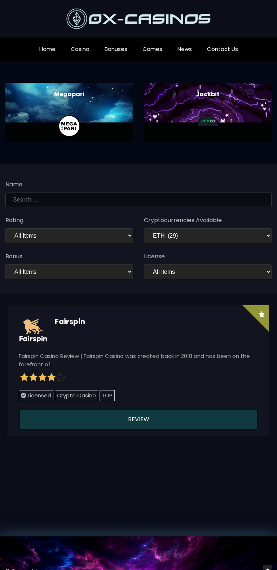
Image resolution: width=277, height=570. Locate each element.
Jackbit (208, 94)
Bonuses (116, 49)
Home (47, 49)
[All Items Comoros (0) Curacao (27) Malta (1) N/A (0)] (208, 271)
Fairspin (70, 321)
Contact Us (222, 49)
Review (138, 419)
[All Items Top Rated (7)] (69, 235)
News (184, 49)
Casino (80, 49)
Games (152, 49)
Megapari (69, 94)
